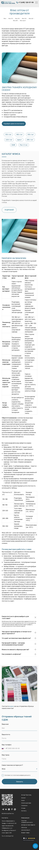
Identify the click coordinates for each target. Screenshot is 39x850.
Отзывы (23, 808)
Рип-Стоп (23, 145)
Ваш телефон (6, 745)
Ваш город (5, 755)
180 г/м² (19, 134)
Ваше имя (5, 724)
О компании (24, 805)
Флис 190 (24, 18)
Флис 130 (11, 18)
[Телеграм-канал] (3, 809)
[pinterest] (12, 809)
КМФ (13, 145)
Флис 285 (15, 20)
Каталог (23, 798)
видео (11, 706)
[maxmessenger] (15, 809)
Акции (23, 800)
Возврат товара (25, 832)
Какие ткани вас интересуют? (12, 765)
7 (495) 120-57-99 (11, 823)
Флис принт (23, 20)
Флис (5, 18)
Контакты (23, 811)
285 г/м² (30, 140)
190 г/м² (30, 134)
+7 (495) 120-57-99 (26, 2)
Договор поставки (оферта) (28, 825)
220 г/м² (9, 140)
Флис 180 (17, 18)
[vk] (6, 809)
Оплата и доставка (26, 803)
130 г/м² (8, 134)
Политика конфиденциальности (27, 821)
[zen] (9, 809)
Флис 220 (31, 18)
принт (19, 140)
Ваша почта (6, 734)
